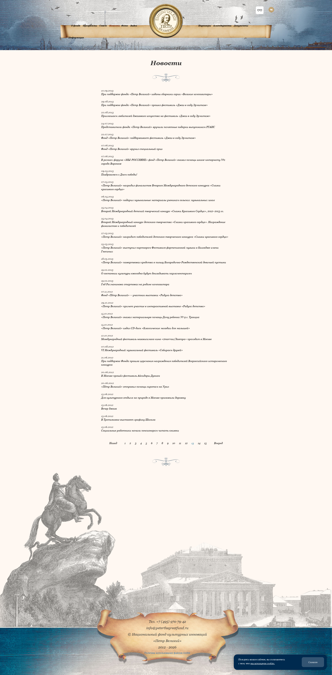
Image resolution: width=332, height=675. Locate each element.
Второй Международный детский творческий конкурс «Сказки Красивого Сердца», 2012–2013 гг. (162, 211)
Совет (103, 25)
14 (199, 443)
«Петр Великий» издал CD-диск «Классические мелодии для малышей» (145, 328)
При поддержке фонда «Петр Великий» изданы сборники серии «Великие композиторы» (157, 94)
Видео (133, 25)
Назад (113, 443)
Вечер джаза (109, 408)
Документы (241, 25)
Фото (124, 25)
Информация (76, 37)
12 (186, 443)
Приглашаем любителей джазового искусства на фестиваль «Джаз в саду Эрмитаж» (155, 115)
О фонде (75, 25)
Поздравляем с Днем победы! (119, 174)
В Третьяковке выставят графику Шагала (128, 419)
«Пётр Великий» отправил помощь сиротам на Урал (135, 386)
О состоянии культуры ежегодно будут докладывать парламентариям (146, 273)
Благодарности (222, 25)
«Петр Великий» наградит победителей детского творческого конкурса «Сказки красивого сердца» (164, 236)
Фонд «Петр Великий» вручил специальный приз (131, 148)
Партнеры (204, 25)
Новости (114, 25)
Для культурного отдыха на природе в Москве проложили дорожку (143, 397)
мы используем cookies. (262, 663)
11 (180, 443)
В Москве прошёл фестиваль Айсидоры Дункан (130, 375)
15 (205, 443)
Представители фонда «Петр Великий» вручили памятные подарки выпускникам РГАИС (158, 126)
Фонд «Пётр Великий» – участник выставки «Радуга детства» (142, 295)
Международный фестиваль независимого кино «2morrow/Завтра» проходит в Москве (156, 339)
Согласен (312, 662)
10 (173, 443)
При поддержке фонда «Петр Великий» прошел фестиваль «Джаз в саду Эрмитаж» (154, 104)
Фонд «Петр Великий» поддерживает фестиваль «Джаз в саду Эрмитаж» (148, 137)
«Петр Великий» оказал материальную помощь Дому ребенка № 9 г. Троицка (150, 317)
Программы (90, 25)
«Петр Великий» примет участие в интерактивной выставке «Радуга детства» (153, 306)
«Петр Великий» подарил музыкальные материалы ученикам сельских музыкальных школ (158, 200)
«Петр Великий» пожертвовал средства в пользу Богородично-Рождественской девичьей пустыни (163, 262)
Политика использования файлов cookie (167, 652)
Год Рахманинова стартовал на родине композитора (135, 284)
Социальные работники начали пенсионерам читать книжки (140, 430)
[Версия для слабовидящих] (260, 10)
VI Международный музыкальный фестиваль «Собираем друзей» (142, 350)
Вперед (218, 443)
